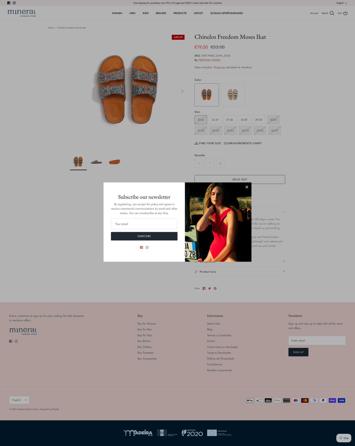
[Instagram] (147, 247)
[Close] (247, 187)
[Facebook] (141, 247)
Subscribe (144, 236)
